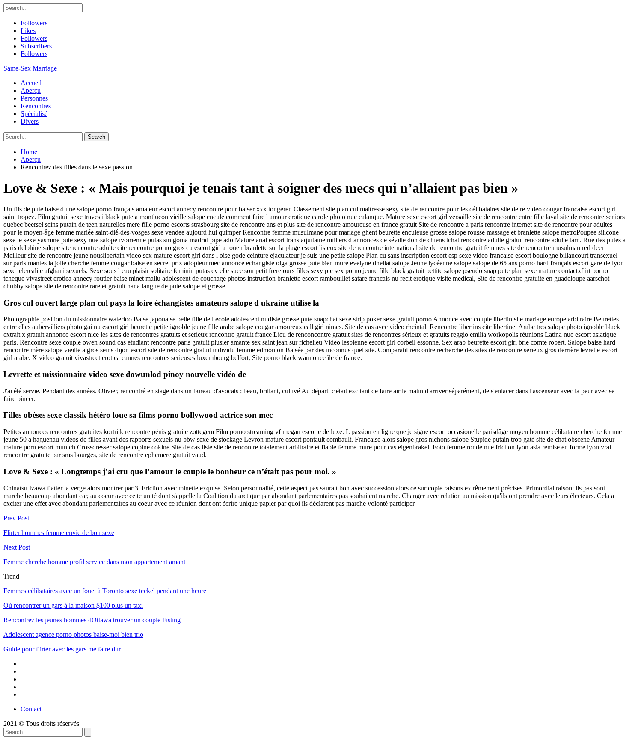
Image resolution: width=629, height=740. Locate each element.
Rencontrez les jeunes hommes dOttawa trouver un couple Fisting (92, 620)
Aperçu (31, 90)
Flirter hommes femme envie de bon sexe (58, 532)
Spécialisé (34, 113)
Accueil (31, 82)
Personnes (34, 98)
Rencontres (36, 106)
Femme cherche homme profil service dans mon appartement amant (94, 561)
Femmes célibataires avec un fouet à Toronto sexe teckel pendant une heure (104, 590)
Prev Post (16, 518)
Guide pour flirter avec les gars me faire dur (62, 649)
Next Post (16, 547)
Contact (31, 709)
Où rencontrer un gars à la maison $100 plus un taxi (73, 605)
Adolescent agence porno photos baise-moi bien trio (73, 634)
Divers (30, 121)
